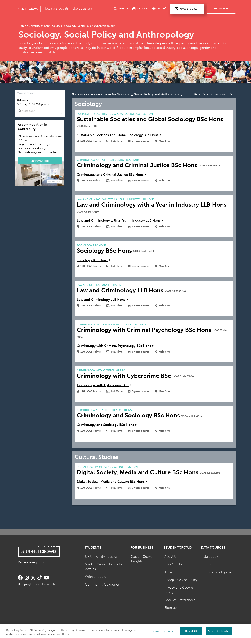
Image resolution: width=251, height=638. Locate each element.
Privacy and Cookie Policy (178, 590)
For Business (221, 8)
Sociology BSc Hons (92, 260)
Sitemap (170, 608)
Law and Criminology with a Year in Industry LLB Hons (119, 220)
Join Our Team (175, 564)
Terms (168, 572)
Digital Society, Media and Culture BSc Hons (111, 482)
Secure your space (40, 160)
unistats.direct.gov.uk (217, 572)
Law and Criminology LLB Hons (101, 300)
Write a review (95, 577)
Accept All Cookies (219, 630)
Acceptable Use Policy (181, 580)
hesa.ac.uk (209, 564)
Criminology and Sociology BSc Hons (106, 425)
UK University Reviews (101, 557)
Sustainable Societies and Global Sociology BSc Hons (118, 135)
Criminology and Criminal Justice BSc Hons (110, 175)
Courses (56, 25)
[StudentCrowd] (28, 8)
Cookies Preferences (179, 600)
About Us (171, 557)
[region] (125, 631)
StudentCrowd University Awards (103, 566)
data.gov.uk (210, 557)
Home (23, 25)
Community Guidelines (102, 584)
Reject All (191, 630)
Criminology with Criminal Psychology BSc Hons (114, 346)
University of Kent (39, 25)
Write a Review (188, 8)
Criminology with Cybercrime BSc (103, 385)
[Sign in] (164, 9)
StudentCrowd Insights (142, 559)
